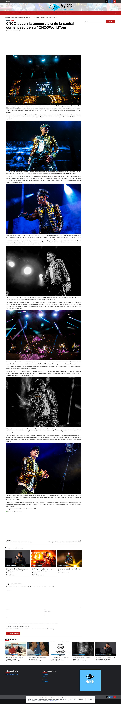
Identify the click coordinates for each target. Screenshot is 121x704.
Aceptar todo (72, 699)
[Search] (115, 13)
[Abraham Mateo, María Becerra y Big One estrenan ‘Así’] (38, 649)
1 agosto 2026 (82, 660)
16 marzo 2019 (16, 30)
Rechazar (81, 699)
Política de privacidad (23, 626)
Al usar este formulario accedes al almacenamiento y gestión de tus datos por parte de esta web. (30, 628)
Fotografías (54, 13)
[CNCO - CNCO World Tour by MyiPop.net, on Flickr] (14, 511)
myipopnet (9, 30)
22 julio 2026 (39, 574)
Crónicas (12, 13)
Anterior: (19, 541)
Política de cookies (54, 700)
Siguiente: (64, 541)
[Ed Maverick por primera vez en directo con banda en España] (60, 649)
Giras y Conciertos (54, 654)
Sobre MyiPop (8, 1)
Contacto (72, 13)
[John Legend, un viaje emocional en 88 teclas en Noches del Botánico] (17, 558)
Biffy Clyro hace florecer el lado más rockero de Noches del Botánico (42, 571)
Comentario (9, 590)
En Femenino (63, 13)
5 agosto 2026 (37, 660)
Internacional (13, 565)
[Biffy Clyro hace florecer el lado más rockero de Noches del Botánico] (43, 558)
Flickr (34, 509)
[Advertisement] (43, 44)
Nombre (8, 610)
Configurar (89, 699)
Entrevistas (37, 13)
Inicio (6, 13)
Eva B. (8, 574)
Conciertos (46, 13)
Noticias (19, 13)
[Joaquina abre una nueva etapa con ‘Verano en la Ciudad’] (15, 649)
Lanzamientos (28, 13)
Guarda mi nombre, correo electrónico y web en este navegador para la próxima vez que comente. (33, 623)
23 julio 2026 (13, 574)
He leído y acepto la (18, 626)
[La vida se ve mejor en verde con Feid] (69, 558)
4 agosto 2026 (59, 660)
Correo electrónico (47, 610)
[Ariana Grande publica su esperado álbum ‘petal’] (83, 649)
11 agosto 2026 (15, 660)
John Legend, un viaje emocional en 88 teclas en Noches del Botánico (17, 571)
